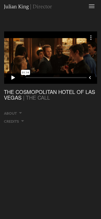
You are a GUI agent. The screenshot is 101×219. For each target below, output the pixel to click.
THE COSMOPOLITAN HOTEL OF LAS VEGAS (49, 94)
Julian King (28, 6)
